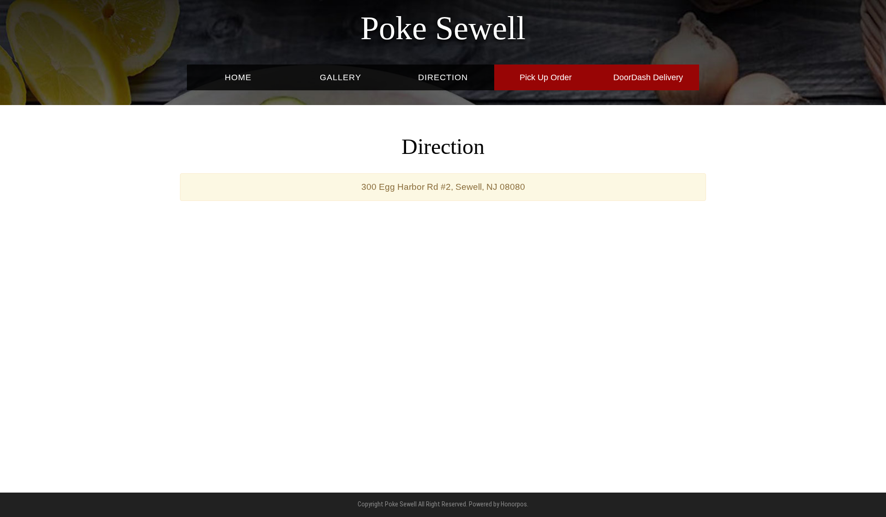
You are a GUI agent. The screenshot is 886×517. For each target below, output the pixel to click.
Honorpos (514, 504)
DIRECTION (443, 77)
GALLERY (340, 77)
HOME (238, 77)
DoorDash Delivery (648, 77)
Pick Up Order (546, 77)
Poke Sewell (443, 28)
